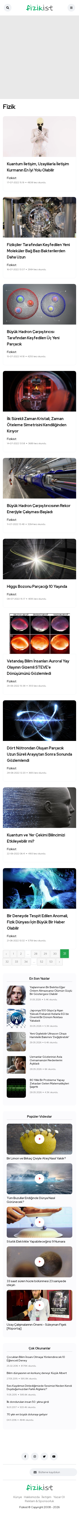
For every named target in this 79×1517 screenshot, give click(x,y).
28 (35, 953)
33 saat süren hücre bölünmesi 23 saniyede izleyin (36, 1283)
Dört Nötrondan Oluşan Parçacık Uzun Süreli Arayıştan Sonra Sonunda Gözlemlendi (39, 754)
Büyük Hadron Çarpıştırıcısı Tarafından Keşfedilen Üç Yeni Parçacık (33, 338)
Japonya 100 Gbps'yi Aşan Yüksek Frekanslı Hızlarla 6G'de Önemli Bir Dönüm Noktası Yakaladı (49, 1015)
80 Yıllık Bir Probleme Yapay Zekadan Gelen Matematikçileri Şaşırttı (49, 1083)
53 (51, 961)
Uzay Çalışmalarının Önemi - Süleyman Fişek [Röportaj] (36, 1326)
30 (55, 953)
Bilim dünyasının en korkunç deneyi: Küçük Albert (37, 1373)
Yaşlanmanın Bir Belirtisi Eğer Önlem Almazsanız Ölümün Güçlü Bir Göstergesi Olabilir (51, 990)
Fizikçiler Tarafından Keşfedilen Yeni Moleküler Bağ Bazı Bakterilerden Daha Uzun (38, 251)
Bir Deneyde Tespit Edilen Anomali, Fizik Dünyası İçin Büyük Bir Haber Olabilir (37, 922)
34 (26, 961)
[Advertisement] (39, 57)
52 (41, 961)
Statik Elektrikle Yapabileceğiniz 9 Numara (36, 1241)
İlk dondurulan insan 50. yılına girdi (28, 1402)
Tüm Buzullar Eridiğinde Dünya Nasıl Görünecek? (31, 1200)
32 (7, 961)
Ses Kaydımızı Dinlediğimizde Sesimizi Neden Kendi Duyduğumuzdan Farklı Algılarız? (39, 1387)
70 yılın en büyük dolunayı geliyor (27, 1414)
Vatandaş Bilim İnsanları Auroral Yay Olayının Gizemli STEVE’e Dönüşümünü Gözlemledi (38, 667)
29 (45, 953)
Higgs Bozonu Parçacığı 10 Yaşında (37, 586)
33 (16, 961)
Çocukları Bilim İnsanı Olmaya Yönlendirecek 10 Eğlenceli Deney (36, 1358)
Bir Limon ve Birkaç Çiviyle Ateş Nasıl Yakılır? (36, 1158)
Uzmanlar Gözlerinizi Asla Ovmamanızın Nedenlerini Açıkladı (46, 1060)
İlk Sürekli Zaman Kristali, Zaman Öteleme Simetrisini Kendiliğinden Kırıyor (36, 425)
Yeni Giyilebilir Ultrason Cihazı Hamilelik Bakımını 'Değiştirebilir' (49, 1035)
